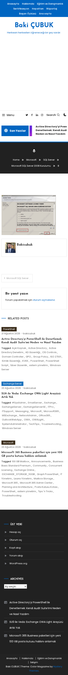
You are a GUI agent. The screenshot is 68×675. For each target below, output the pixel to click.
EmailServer (35, 402)
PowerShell (9, 329)
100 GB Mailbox (20, 461)
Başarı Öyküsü (27, 13)
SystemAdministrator (14, 424)
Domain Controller (13, 356)
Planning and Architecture (17, 487)
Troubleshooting (51, 424)
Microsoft (36, 411)
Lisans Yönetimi (23, 478)
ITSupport (7, 411)
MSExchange (9, 415)
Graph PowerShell (47, 474)
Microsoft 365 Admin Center (36, 482)
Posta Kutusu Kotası (46, 487)
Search (51, 115)
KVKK (25, 361)
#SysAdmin (19, 402)
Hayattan (38, 8)
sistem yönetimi (38, 365)
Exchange (50, 402)
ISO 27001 (55, 356)
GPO (28, 356)
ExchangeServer (11, 407)
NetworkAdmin (28, 415)
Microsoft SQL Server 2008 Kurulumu (20, 278)
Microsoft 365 (10, 482)
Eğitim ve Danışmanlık (50, 3)
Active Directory (37, 348)
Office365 (44, 415)
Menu (10, 115)
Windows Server (11, 428)
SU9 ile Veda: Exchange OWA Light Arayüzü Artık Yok (36, 625)
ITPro (51, 407)
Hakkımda (28, 3)
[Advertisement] (34, 74)
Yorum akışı (16, 555)
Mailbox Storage (43, 478)
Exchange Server (12, 383)
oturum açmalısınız (44, 300)
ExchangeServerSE (35, 407)
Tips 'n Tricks (45, 491)
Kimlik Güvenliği (11, 361)
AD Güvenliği (32, 352)
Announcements (41, 461)
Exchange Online (24, 470)
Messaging (21, 411)
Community (39, 465)
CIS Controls (49, 352)
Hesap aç (15, 532)
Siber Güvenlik (18, 365)
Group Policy (40, 356)
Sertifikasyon (21, 8)
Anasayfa (13, 3)
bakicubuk (25, 245)
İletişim (34, 662)
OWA (27, 419)
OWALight (37, 419)
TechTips (34, 424)
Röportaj (51, 8)
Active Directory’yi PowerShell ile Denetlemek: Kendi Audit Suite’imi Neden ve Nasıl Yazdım (35, 608)
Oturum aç (15, 540)
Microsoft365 (51, 411)
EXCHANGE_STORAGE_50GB (18, 474)
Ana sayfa (45, 13)
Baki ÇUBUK (34, 25)
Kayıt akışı (15, 547)
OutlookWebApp (12, 419)
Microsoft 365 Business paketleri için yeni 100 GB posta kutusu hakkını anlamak (35, 638)
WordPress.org (18, 563)
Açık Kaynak (19, 348)
